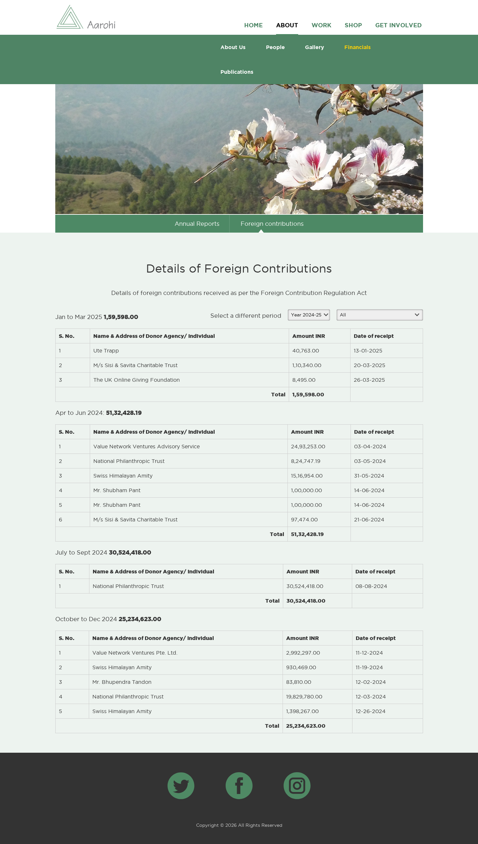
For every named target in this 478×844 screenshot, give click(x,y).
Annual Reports (197, 224)
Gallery (314, 47)
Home (253, 25)
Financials (357, 47)
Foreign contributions (272, 224)
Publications (236, 72)
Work (321, 25)
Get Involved (398, 25)
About (287, 25)
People (275, 47)
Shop (353, 25)
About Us (233, 47)
